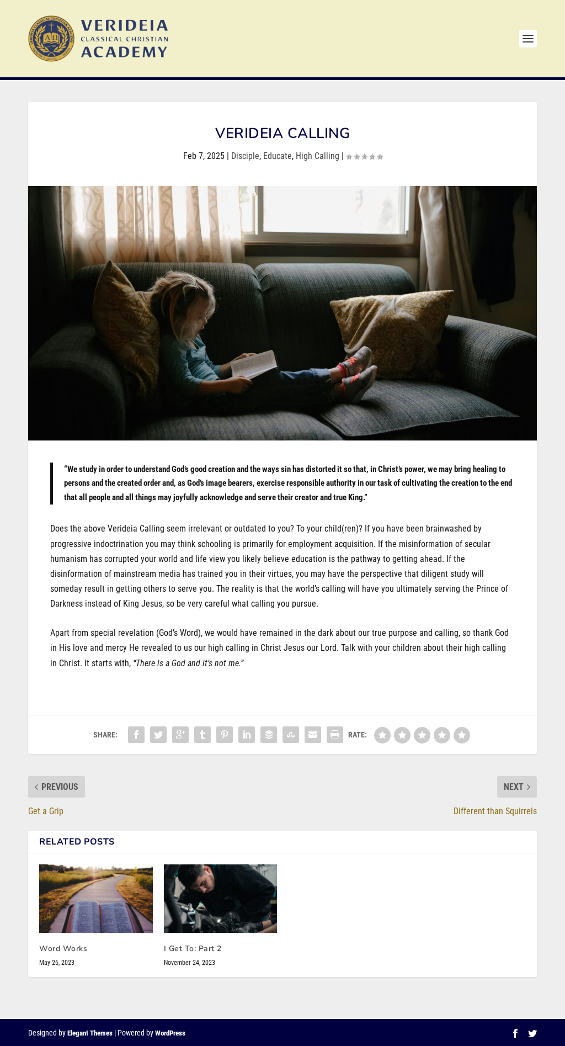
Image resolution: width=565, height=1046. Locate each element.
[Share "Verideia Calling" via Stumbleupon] (291, 735)
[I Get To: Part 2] (220, 898)
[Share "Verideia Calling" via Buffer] (269, 735)
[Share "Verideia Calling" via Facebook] (136, 735)
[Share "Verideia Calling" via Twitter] (158, 735)
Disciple (245, 156)
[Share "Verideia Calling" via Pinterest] (225, 735)
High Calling (317, 156)
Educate (277, 156)
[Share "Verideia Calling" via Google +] (180, 735)
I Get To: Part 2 (193, 948)
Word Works (63, 948)
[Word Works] (95, 898)
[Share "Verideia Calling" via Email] (313, 735)
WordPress (170, 1033)
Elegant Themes (90, 1033)
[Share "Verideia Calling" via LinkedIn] (247, 735)
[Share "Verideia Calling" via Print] (335, 735)
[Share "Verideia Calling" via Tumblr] (202, 735)
